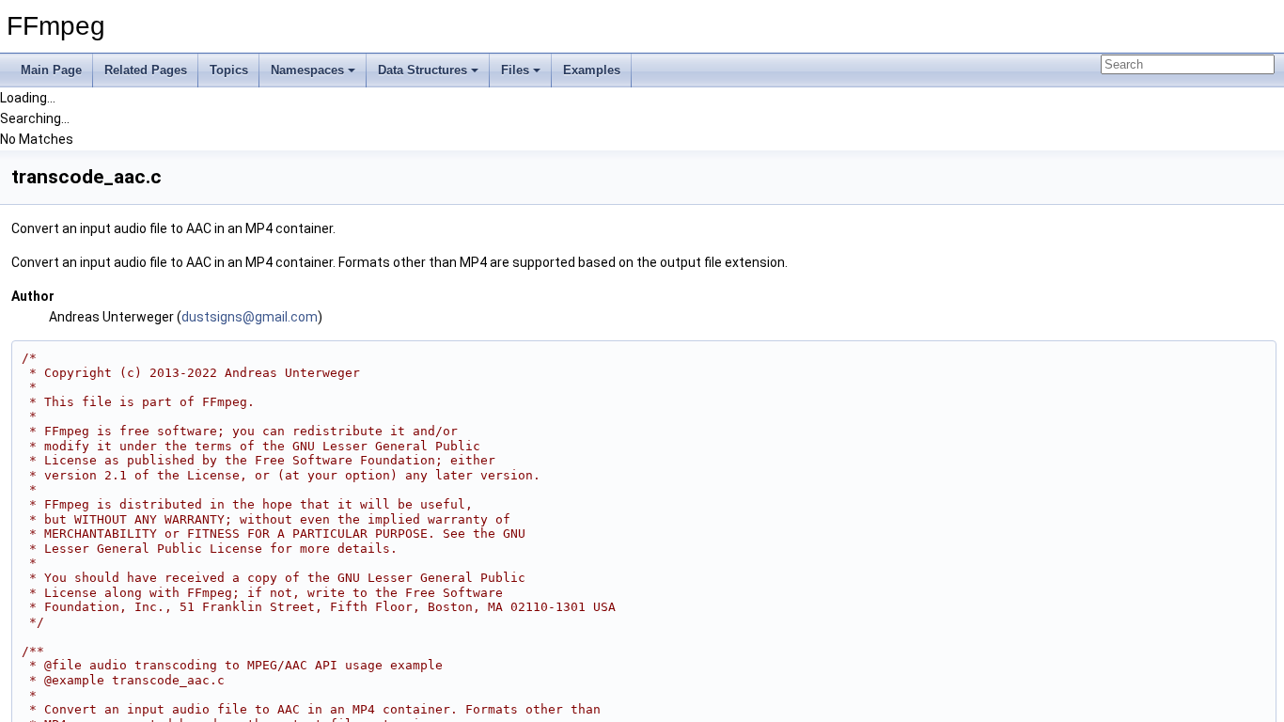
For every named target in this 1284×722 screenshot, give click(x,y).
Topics (229, 70)
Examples (591, 70)
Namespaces (307, 70)
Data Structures (422, 70)
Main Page (51, 70)
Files (515, 70)
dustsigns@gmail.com (249, 316)
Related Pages (145, 70)
